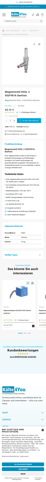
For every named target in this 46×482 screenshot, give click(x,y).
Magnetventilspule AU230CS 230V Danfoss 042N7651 (17, 312)
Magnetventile (33, 30)
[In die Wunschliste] (34, 44)
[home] (3, 31)
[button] (41, 14)
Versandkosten (13, 116)
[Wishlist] (33, 15)
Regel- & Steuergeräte (12, 30)
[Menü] (4, 15)
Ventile (24, 30)
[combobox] (23, 21)
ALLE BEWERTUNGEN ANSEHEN (23, 357)
